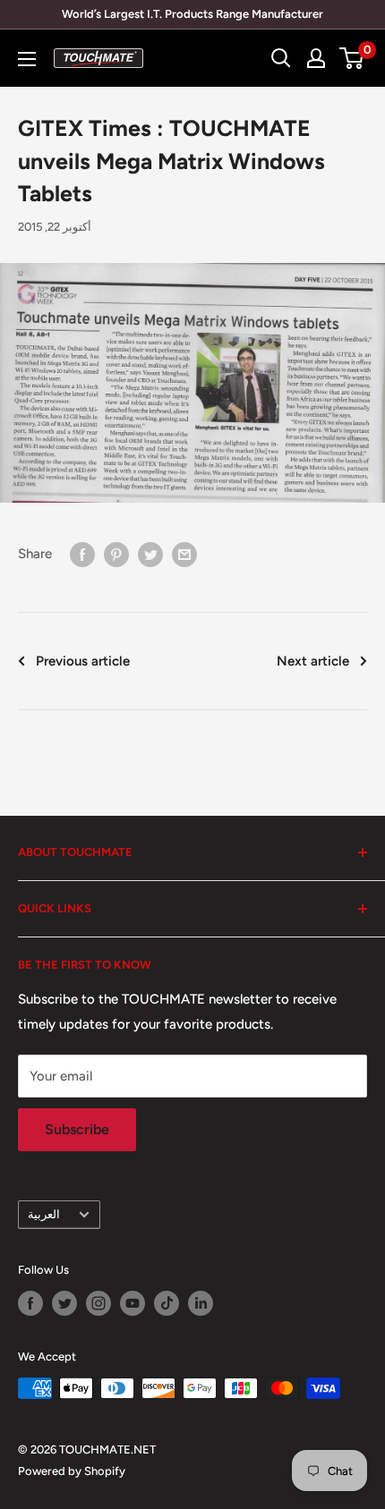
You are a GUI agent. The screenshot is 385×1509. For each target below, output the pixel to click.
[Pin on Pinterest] (116, 553)
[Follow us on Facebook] (30, 1303)
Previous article (83, 661)
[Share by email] (184, 553)
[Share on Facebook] (82, 553)
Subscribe (77, 1129)
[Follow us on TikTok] (166, 1303)
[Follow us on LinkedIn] (200, 1303)
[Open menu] (27, 59)
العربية (44, 1214)
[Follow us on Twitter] (64, 1303)
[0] (352, 58)
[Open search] (281, 58)
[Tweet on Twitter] (150, 553)
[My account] (316, 58)
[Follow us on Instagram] (98, 1303)
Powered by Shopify (71, 1471)
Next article (313, 661)
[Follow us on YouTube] (132, 1303)
